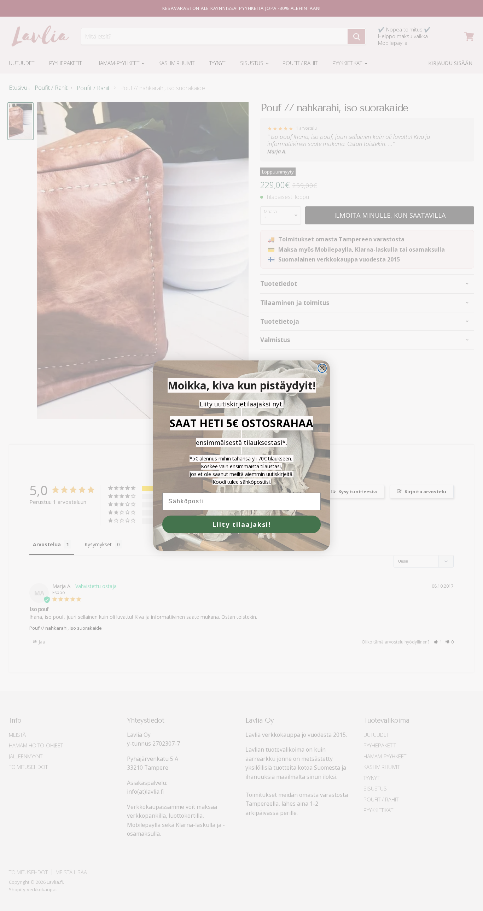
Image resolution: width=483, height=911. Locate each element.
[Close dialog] (322, 368)
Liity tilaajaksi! (241, 524)
